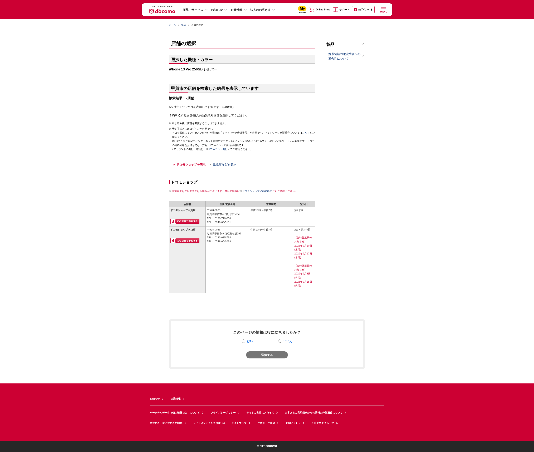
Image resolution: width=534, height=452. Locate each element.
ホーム (172, 25)
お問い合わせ (293, 423)
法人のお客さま (260, 9)
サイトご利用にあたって (260, 412)
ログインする (365, 9)
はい (250, 341)
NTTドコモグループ (323, 423)
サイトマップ (239, 423)
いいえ (287, 341)
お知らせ (217, 9)
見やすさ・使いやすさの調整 (166, 423)
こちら (306, 132)
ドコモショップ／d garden (257, 191)
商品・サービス (193, 9)
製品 (183, 25)
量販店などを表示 (224, 164)
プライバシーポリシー (223, 412)
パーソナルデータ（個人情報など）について (175, 412)
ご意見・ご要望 (266, 423)
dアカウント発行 (218, 149)
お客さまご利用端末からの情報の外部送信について (314, 412)
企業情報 (236, 9)
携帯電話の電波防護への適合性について (344, 56)
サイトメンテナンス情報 (207, 423)
